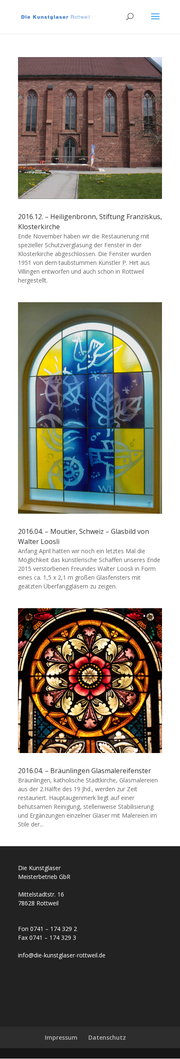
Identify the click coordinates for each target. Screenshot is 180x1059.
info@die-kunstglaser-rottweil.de (61, 955)
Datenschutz (107, 1037)
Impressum (61, 1037)
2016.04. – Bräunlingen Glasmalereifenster (84, 770)
